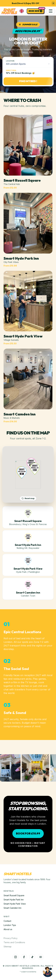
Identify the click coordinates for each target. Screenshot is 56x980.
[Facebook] (24, 957)
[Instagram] (16, 957)
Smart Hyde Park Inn (14, 899)
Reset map (29, 498)
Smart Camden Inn (12, 908)
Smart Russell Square (14, 895)
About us (8, 929)
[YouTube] (41, 957)
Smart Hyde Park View (15, 903)
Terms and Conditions (14, 942)
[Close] (53, 3)
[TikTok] (32, 957)
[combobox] (28, 64)
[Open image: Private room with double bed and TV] (30, 768)
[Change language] (21, 11)
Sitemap (7, 946)
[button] (50, 11)
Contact (7, 921)
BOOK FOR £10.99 (28, 833)
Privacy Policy (10, 938)
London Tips (10, 925)
